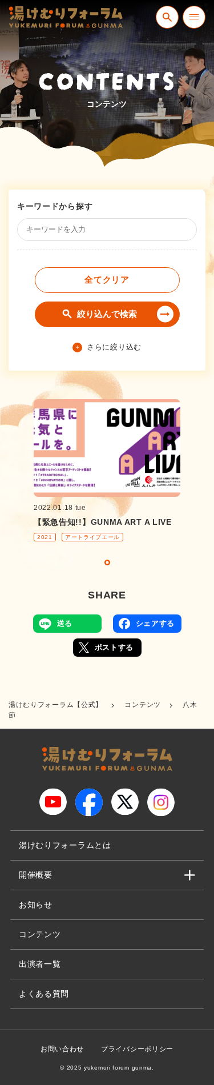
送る (64, 623)
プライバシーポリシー (137, 1049)
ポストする (114, 647)
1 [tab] (107, 562)
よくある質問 (44, 993)
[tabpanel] (107, 471)
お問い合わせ (62, 1049)
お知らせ (36, 904)
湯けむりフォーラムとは (65, 845)
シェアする (155, 623)
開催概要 (36, 874)
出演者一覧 (40, 964)
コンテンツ (40, 934)
